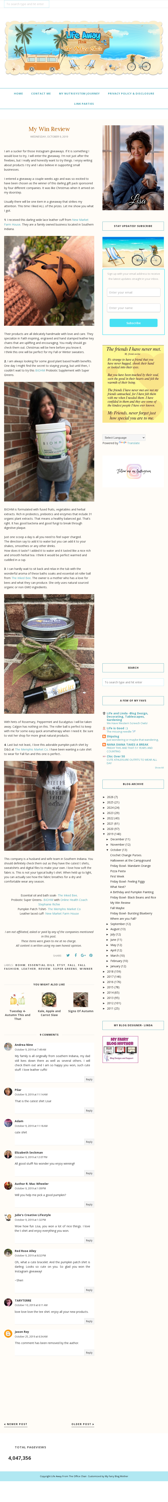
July (112, 934)
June (113, 940)
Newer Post (17, 1424)
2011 (110, 1008)
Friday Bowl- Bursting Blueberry (131, 913)
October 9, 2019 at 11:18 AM (31, 1126)
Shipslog (113, 736)
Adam (19, 1121)
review (45, 969)
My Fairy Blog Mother (116, 1476)
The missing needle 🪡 (121, 731)
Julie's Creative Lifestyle (33, 1215)
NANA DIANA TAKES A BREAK (127, 744)
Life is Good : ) (117, 728)
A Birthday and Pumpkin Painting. (132, 892)
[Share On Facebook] (75, 955)
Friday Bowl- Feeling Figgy (127, 881)
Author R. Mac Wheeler (32, 1184)
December (117, 839)
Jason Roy (22, 1332)
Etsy (61, 965)
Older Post (81, 1424)
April (113, 950)
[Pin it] (90, 955)
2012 (110, 1003)
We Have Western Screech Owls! (127, 723)
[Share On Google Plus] (83, 955)
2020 (110, 829)
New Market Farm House (62, 913)
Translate (133, 443)
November (117, 844)
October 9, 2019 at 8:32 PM (30, 1255)
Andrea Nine (24, 1045)
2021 (110, 823)
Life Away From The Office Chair (69, 1476)
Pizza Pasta (118, 871)
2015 (110, 987)
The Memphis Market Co (31, 749)
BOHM (20, 965)
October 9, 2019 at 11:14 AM (31, 1094)
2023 (110, 813)
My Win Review (120, 903)
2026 (110, 797)
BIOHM (40, 370)
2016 (110, 982)
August (115, 929)
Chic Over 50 (116, 756)
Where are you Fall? (123, 919)
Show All (159, 767)
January (115, 966)
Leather (29, 969)
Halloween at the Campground (130, 860)
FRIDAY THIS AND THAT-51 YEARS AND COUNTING (130, 749)
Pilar (18, 1090)
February (116, 961)
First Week (117, 876)
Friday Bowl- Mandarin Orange (130, 866)
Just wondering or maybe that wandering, (133, 740)
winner (86, 969)
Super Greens (65, 969)
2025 (110, 802)
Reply (89, 1079)
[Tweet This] (68, 955)
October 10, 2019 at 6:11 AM (31, 1305)
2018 (110, 971)
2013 (110, 998)
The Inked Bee (21, 578)
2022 (110, 818)
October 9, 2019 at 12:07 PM (31, 1157)
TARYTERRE (23, 1300)
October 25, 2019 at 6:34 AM (31, 1336)
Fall (72, 965)
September (117, 924)
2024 (110, 807)
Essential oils (41, 965)
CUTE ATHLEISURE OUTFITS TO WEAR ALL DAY (132, 761)
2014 (110, 992)
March (114, 955)
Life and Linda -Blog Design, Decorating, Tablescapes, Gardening (127, 716)
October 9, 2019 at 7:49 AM (30, 1049)
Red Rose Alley (25, 1251)
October (115, 850)
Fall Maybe (117, 908)
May (113, 945)
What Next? (118, 887)
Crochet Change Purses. (126, 855)
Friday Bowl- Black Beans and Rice (133, 897)
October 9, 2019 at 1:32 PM (30, 1220)
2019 (110, 834)
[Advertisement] (133, 524)
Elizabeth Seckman (29, 1152)
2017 (110, 976)
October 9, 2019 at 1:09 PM (30, 1188)
